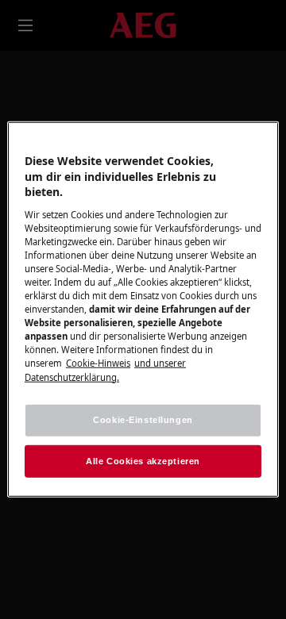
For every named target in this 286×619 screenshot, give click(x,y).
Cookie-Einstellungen (142, 419)
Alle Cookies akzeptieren (143, 460)
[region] (143, 309)
